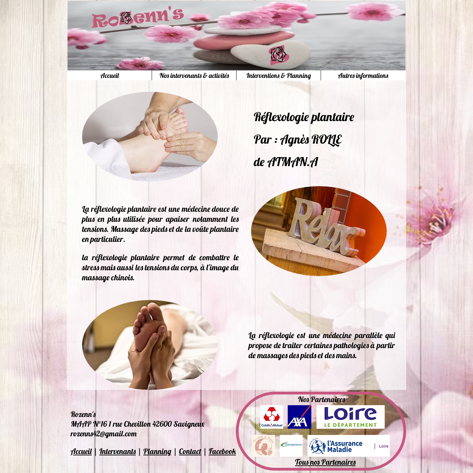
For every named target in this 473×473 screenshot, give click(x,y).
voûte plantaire (216, 229)
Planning (157, 451)
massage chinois (107, 277)
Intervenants (117, 451)
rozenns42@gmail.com (103, 433)
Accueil (81, 451)
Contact (190, 451)
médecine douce (206, 209)
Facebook (222, 451)
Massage (124, 229)
